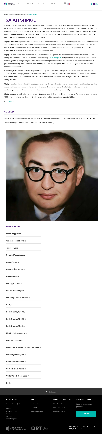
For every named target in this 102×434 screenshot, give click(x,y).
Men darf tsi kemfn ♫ (15, 340)
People (34, 4)
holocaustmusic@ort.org (14, 404)
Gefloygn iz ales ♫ (14, 283)
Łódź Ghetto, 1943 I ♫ (16, 312)
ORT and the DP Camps (60, 408)
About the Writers (36, 404)
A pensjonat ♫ (12, 262)
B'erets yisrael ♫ (13, 276)
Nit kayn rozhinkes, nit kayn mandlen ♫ (23, 347)
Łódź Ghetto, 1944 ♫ (15, 326)
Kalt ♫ (9, 305)
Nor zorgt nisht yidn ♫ (16, 354)
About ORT (33, 408)
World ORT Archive (59, 412)
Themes (22, 3)
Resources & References (51, 4)
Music (29, 4)
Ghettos (19, 14)
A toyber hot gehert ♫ (16, 269)
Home (6, 14)
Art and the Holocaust (60, 404)
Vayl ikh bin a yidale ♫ (16, 369)
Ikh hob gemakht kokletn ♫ (18, 297)
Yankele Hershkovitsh (16, 241)
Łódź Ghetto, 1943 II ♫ (16, 319)
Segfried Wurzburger (15, 255)
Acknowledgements (36, 412)
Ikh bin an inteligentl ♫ (16, 290)
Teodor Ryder (12, 248)
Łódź (25, 14)
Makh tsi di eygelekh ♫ (16, 333)
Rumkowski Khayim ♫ (16, 361)
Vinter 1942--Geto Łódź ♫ (17, 376)
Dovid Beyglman (13, 233)
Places (40, 4)
